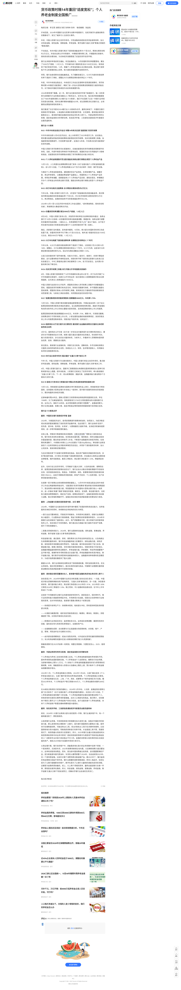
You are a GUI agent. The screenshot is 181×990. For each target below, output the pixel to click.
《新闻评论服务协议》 (66, 918)
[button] (134, 16)
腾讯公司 (71, 984)
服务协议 (58, 976)
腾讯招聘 (81, 976)
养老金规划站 (45, 805)
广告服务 (75, 976)
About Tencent (51, 976)
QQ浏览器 (93, 976)
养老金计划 (44, 836)
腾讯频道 (99, 976)
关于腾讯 (43, 976)
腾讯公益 (87, 976)
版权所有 (75, 984)
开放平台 (69, 976)
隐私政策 (64, 976)
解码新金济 (44, 851)
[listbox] (73, 852)
